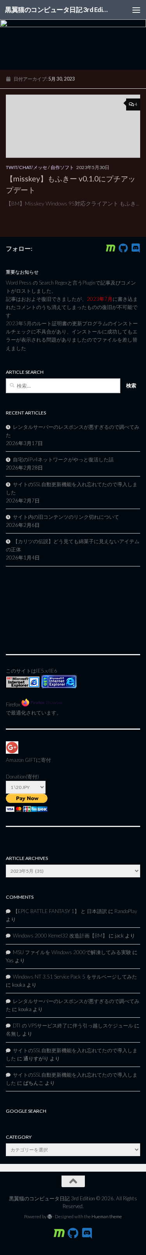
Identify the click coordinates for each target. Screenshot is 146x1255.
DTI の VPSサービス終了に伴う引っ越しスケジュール (73, 1025)
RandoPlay (125, 911)
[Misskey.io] (110, 248)
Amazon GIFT (21, 760)
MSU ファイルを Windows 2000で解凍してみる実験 (72, 952)
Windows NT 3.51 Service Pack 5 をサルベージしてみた (75, 977)
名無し (13, 1034)
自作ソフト (62, 167)
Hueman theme (106, 1216)
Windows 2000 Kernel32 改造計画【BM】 (60, 935)
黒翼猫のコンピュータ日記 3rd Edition (57, 9)
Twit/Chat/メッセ (26, 167)
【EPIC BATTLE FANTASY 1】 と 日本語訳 (60, 911)
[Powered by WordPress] (49, 1216)
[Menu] (136, 9)
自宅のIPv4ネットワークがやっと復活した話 (63, 459)
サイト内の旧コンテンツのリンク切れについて (66, 517)
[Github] (123, 248)
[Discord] (135, 248)
